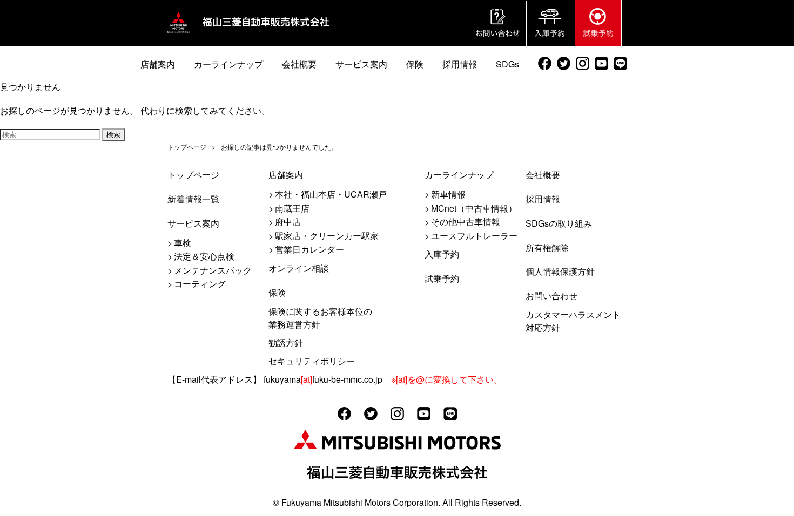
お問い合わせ (551, 295)
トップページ (193, 174)
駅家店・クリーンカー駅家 (327, 235)
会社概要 (543, 174)
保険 (277, 292)
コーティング (200, 283)
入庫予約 (442, 254)
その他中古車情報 (465, 221)
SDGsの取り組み (559, 223)
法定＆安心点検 (204, 256)
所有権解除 (547, 247)
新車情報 (448, 194)
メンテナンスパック (213, 270)
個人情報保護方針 (560, 271)
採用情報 (543, 199)
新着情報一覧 (193, 199)
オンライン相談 (298, 268)
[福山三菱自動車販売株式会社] (178, 33)
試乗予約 (442, 278)
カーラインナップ (459, 174)
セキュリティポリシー (311, 361)
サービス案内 (193, 223)
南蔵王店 (292, 208)
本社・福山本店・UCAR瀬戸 (331, 194)
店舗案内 (285, 174)
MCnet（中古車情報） (474, 208)
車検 (182, 242)
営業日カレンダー (309, 249)
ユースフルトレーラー (474, 235)
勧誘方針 (285, 342)
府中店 (288, 221)
